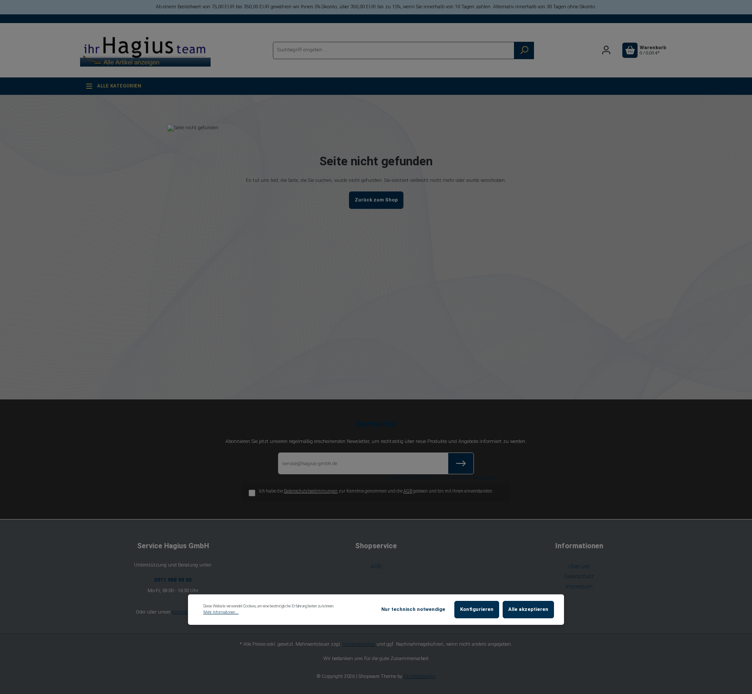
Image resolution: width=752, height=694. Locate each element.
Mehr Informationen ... (220, 612)
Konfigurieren (477, 609)
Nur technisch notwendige (413, 609)
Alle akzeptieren (528, 609)
